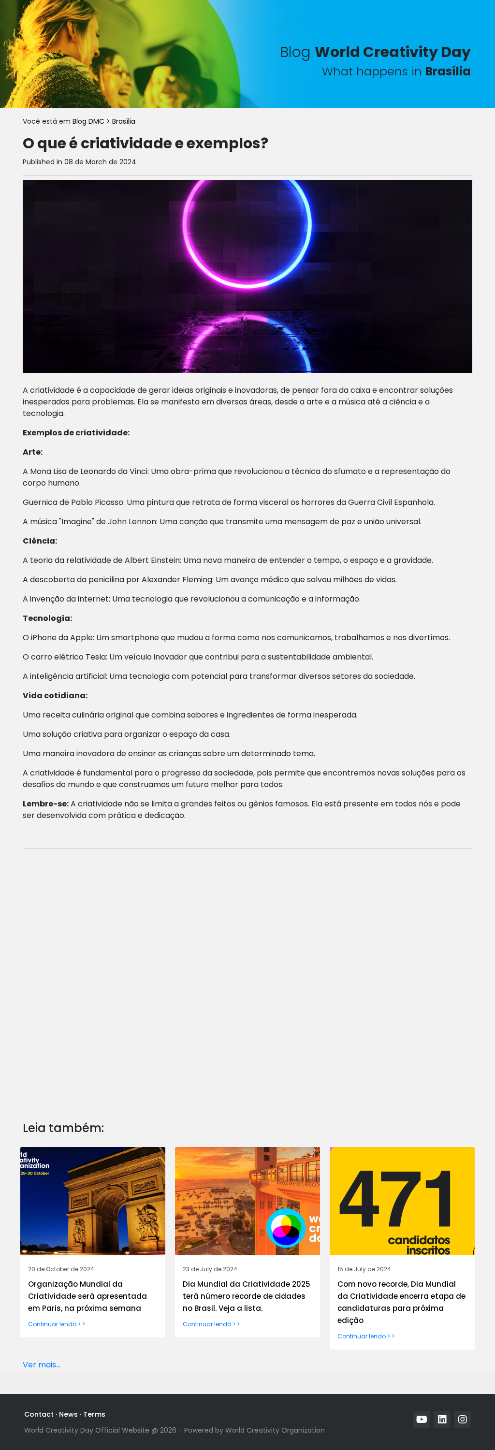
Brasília (123, 121)
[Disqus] (247, 977)
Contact (39, 1414)
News (68, 1414)
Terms (94, 1414)
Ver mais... (41, 1364)
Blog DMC (89, 121)
